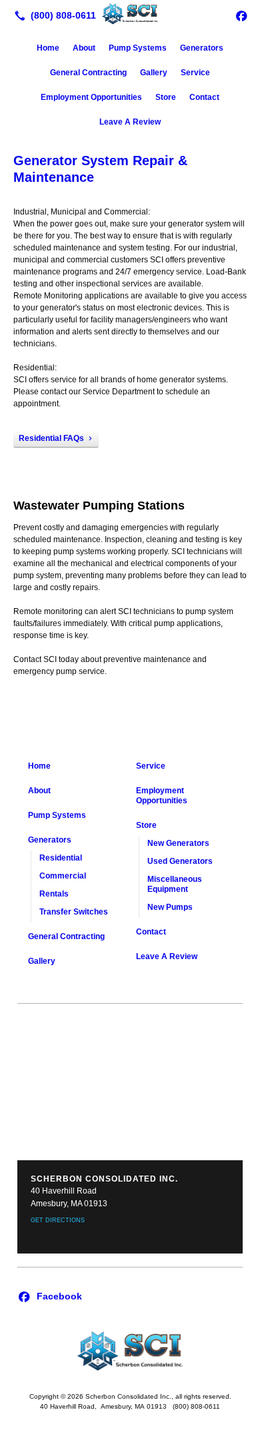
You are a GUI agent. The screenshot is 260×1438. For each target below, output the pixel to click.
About (84, 48)
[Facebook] (241, 15)
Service (195, 72)
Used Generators (180, 861)
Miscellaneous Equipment (174, 884)
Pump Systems (138, 48)
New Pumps (170, 907)
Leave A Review (130, 122)
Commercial (62, 876)
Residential (60, 858)
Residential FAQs (51, 438)
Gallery (153, 72)
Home (48, 48)
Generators (201, 48)
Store (165, 97)
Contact (204, 97)
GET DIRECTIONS (58, 1220)
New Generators (178, 843)
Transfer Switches (73, 911)
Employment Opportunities (91, 97)
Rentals (54, 894)
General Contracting (88, 72)
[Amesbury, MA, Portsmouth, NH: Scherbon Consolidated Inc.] (130, 14)
